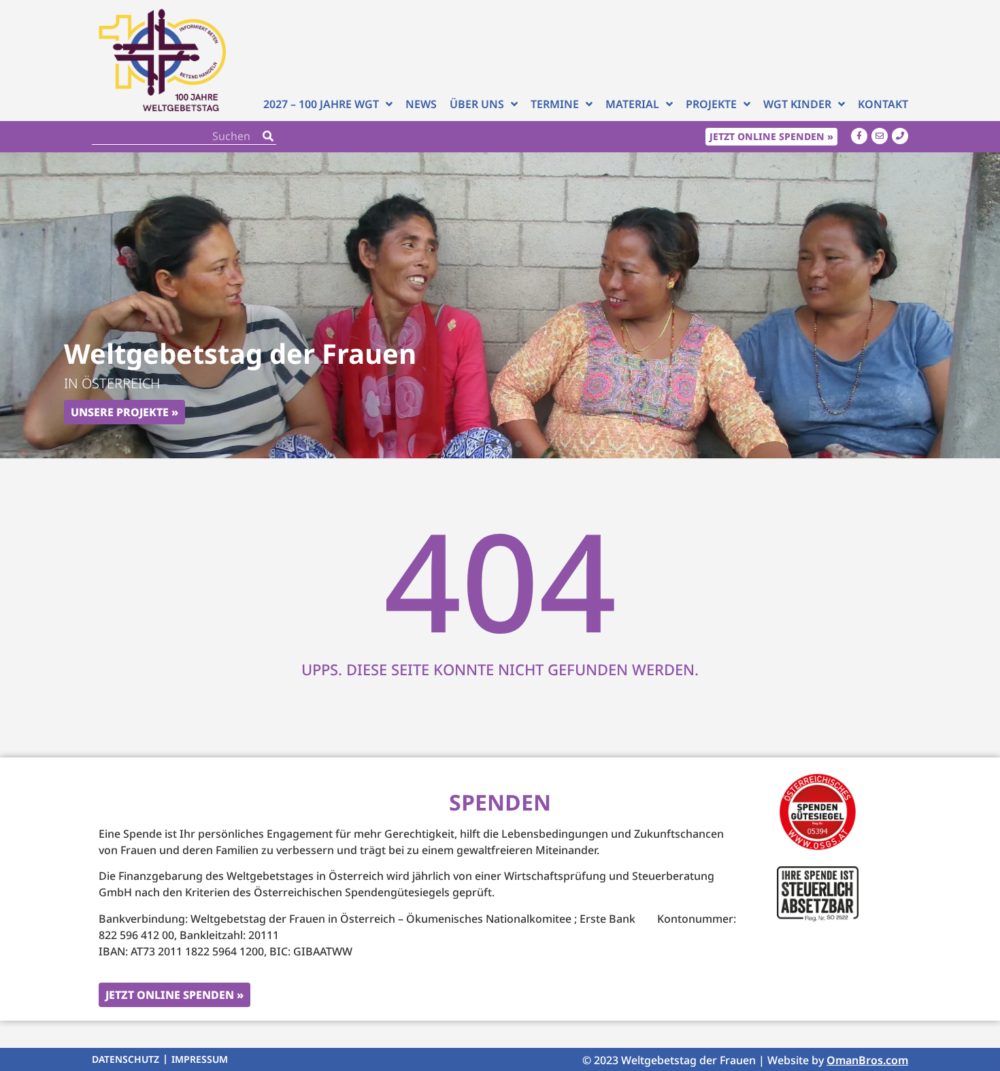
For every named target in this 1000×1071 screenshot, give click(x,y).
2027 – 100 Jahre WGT (321, 104)
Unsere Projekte (120, 412)
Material (632, 104)
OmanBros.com (867, 1060)
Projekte (711, 104)
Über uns (477, 104)
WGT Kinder (797, 104)
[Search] (268, 136)
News (421, 104)
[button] (481, 444)
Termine (555, 104)
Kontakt (883, 104)
